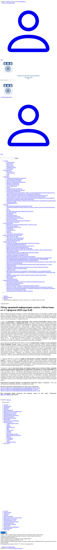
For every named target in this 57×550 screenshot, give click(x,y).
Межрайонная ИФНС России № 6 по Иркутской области (21, 256)
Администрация (11, 172)
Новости (8, 399)
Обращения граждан (9, 523)
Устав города (10, 164)
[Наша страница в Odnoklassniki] (1, 545)
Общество (9, 232)
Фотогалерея (10, 168)
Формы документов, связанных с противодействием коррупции (23, 285)
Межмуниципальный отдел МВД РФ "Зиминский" (19, 248)
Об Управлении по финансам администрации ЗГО (19, 206)
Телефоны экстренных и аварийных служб (17, 255)
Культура (9, 231)
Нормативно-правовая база (13, 216)
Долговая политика (11, 212)
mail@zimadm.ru (22, 1)
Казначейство (10, 214)
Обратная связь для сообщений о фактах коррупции (20, 291)
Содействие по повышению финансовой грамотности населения (23, 243)
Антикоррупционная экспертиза (15, 283)
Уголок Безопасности (12, 279)
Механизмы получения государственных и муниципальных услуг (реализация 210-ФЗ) (29, 271)
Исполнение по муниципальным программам (18, 220)
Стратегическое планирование (14, 179)
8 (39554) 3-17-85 (9, 1)
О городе (6, 160)
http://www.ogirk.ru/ (6, 394)
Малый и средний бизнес (13, 183)
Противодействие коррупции (11, 280)
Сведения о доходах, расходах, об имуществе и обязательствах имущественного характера (29, 287)
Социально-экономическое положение (16, 178)
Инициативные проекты (10, 524)
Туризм (8, 187)
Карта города (10, 163)
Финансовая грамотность (13, 222)
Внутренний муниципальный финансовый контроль (20, 211)
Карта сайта (7, 529)
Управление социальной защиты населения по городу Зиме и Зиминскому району (27, 267)
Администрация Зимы (6, 97)
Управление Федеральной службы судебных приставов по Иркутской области (26, 275)
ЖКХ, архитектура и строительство (13, 235)
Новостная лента (8, 297)
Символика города (11, 167)
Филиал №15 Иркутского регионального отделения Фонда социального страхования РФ (29, 257)
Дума (8, 174)
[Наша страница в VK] (2, 545)
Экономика (6, 176)
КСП (8, 175)
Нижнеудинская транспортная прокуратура (18, 247)
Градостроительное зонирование (15, 239)
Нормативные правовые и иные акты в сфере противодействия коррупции (26, 281)
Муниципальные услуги (10, 520)
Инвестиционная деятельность (14, 188)
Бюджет (8, 210)
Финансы (6, 204)
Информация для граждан (10, 241)
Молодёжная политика (12, 226)
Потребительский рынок (13, 184)
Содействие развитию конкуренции (16, 190)
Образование (10, 228)
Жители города (10, 166)
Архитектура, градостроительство (15, 237)
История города (11, 162)
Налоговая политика (12, 215)
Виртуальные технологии (16, 548)
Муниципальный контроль (13, 240)
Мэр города (9, 171)
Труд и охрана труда (12, 186)
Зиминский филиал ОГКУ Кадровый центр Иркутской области (23, 252)
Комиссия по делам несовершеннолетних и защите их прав (22, 224)
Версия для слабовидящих (8, 2)
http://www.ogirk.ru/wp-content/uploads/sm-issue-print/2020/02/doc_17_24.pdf (19, 389)
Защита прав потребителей (13, 191)
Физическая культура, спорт (14, 227)
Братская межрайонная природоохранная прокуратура (20, 245)
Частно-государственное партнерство (16, 182)
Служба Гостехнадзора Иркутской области (17, 253)
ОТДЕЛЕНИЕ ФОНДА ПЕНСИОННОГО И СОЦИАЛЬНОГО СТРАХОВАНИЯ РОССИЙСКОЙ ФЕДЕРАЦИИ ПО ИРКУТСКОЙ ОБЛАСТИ (27, 259)
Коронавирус (10, 277)
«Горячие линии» (11, 269)
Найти (16, 158)
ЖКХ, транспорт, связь (12, 236)
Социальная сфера (8, 223)
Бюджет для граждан (12, 219)
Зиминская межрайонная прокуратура (16, 244)
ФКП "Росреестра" (11, 276)
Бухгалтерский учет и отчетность (15, 218)
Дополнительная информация (11, 527)
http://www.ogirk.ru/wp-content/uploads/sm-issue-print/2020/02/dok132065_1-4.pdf (20, 390)
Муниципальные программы (14, 180)
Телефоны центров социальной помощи (17, 268)
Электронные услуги (12, 203)
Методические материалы (13, 284)
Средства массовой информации (15, 234)
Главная (6, 296)
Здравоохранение (11, 230)
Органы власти (7, 170)
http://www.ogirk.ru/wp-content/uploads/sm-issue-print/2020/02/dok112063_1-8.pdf (20, 388)
